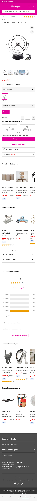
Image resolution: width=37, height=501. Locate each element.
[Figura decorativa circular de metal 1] (5, 72)
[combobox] (19, 323)
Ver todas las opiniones (19, 335)
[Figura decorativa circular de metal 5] (28, 72)
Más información (25, 497)
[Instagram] (22, 484)
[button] (28, 17)
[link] (8, 183)
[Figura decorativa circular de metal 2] (10, 72)
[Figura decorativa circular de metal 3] (16, 72)
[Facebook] (15, 484)
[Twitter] (18, 484)
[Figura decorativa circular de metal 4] (22, 72)
